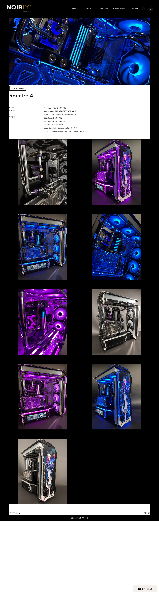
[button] (151, 8)
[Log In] (143, 9)
